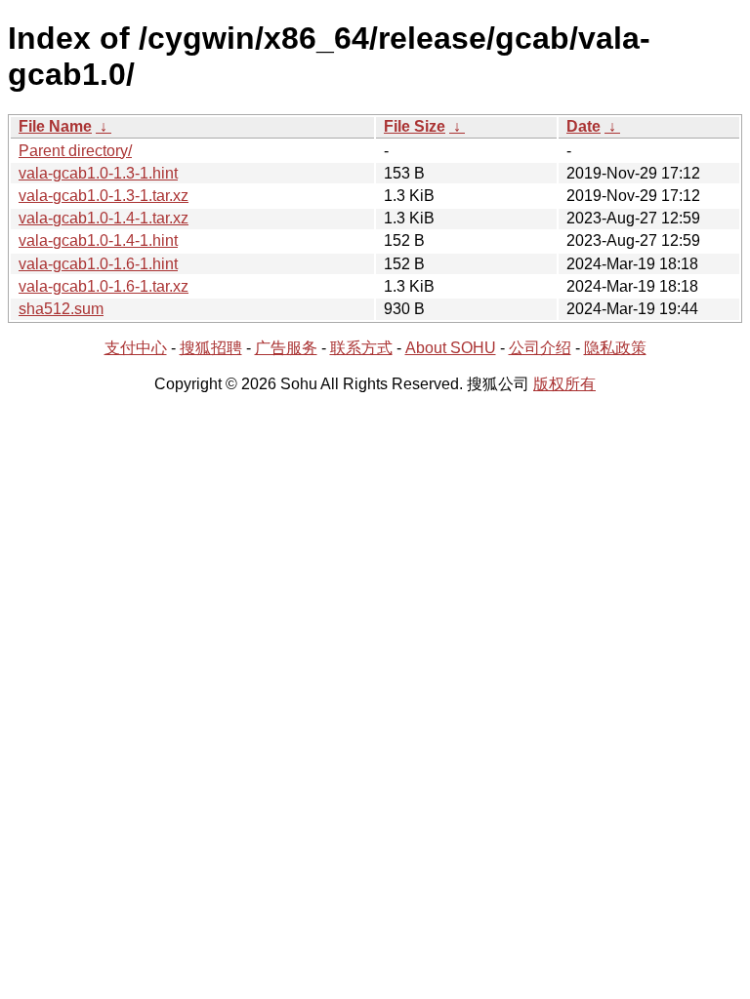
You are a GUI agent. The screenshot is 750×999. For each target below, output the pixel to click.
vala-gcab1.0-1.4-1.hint (98, 240)
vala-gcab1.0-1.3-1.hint (98, 173)
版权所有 (564, 384)
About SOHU (450, 348)
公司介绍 (540, 348)
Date (583, 126)
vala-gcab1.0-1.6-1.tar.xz (103, 286)
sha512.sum (61, 308)
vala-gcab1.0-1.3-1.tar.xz (103, 195)
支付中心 (135, 348)
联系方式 (361, 348)
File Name (55, 126)
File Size (414, 126)
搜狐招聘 (211, 348)
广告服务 (286, 348)
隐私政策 (615, 348)
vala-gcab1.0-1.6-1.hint (98, 264)
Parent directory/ (75, 150)
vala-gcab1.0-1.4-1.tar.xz (103, 218)
